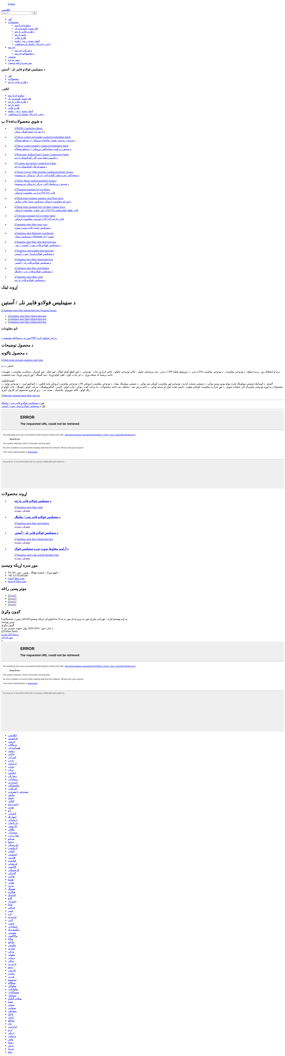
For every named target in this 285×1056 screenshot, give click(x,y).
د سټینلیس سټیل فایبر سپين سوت (33, 227)
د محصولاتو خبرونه (25, 53)
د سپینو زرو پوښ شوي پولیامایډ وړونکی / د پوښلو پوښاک (45, 140)
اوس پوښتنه (8, 622)
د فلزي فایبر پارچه (24, 31)
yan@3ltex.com (16, 578)
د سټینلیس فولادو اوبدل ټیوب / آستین (34, 253)
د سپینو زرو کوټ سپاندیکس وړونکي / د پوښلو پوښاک (43, 149)
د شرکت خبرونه (23, 50)
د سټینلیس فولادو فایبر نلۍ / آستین (33, 262)
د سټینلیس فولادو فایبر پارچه (30, 280)
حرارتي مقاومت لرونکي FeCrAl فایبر (35, 192)
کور (10, 19)
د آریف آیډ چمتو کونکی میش (30, 131)
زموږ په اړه (14, 59)
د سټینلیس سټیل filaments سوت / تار (34, 236)
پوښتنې (12, 56)
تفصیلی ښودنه (22, 510)
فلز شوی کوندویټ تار (26, 28)
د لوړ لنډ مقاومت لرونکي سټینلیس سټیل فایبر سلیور (43, 201)
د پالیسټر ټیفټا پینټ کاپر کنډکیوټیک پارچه (36, 157)
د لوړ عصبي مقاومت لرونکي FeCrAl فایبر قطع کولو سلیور (46, 210)
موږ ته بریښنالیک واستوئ (17, 338)
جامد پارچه (20, 34)
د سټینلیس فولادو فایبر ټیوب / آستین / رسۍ (37, 245)
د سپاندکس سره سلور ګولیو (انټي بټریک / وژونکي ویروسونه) (47, 175)
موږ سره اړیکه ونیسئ (20, 63)
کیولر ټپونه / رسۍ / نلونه (27, 41)
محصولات (13, 22)
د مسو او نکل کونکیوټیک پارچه (31, 166)
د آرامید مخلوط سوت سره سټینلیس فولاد (41, 549)
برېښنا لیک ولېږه (10, 634)
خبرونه (11, 47)
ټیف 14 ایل (7, 637)
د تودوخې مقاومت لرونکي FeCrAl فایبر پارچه (39, 219)
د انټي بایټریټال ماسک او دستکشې (33, 44)
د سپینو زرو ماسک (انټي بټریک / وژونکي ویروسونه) (42, 184)
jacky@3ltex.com (17, 581)
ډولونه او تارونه (23, 25)
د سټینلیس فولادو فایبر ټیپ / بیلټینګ (34, 271)
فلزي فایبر (20, 37)
